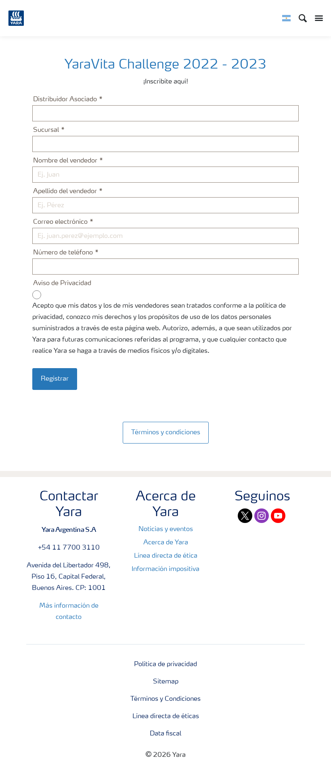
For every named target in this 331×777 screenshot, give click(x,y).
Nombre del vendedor (65, 161)
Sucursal (46, 130)
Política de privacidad (165, 664)
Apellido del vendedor (65, 191)
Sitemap (165, 682)
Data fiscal (165, 734)
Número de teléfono (63, 253)
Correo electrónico (60, 222)
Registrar (55, 379)
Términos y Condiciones (165, 699)
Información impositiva (165, 569)
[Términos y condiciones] (165, 424)
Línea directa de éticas (165, 716)
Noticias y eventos (165, 529)
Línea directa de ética (165, 556)
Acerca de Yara (165, 543)
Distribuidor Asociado (65, 99)
